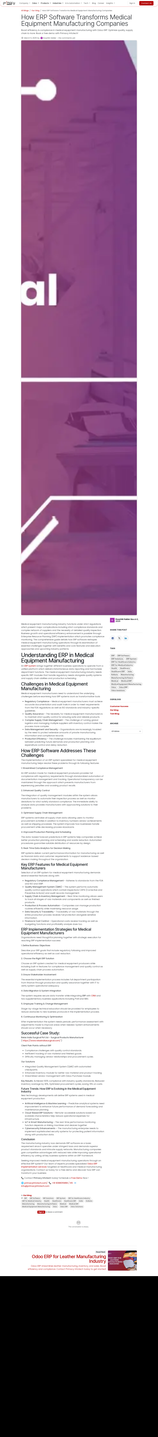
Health (46, 1201)
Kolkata (89, 1201)
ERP (25, 1198)
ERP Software (35, 1198)
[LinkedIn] (126, 638)
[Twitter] (119, 638)
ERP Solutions (48, 1198)
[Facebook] (113, 638)
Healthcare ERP (70, 1201)
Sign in (132, 3)
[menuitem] (24, 3)
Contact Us (146, 3)
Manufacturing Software (47, 1204)
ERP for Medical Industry (31, 1201)
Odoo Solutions (77, 1207)
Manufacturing (28, 1204)
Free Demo (76, 1178)
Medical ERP (73, 1204)
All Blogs (25, 10)
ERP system (30, 665)
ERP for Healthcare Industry (79, 1198)
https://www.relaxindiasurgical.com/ (41, 1040)
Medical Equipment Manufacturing (36, 1207)
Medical (63, 1204)
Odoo (55, 1207)
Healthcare (56, 1201)
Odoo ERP (64, 1207)
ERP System (61, 1198)
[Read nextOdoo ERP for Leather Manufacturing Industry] (122, 1261)
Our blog (35, 10)
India (81, 1201)
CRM (93, 995)
